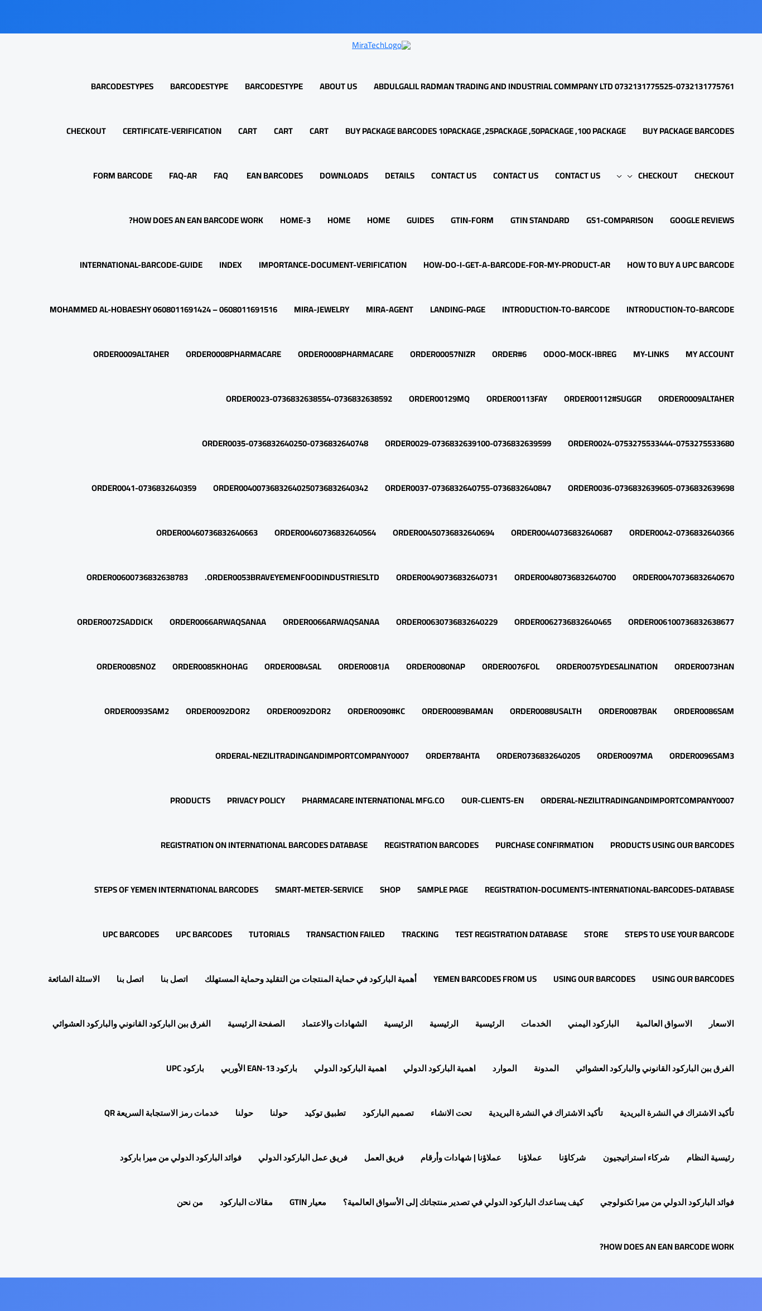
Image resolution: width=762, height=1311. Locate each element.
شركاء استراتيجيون (636, 1157)
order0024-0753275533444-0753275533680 (651, 443)
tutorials (269, 934)
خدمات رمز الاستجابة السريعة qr (161, 1113)
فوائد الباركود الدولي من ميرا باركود (181, 1157)
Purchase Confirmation (544, 845)
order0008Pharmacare (345, 354)
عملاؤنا (530, 1157)
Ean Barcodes (274, 175)
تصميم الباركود (388, 1113)
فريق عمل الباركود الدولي (303, 1157)
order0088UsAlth (546, 711)
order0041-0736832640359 (143, 488)
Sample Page (442, 889)
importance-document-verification (333, 265)
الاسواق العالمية (664, 1023)
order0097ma (625, 756)
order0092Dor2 (299, 711)
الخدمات (536, 1023)
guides (420, 220)
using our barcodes (693, 979)
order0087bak (628, 711)
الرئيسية (489, 1023)
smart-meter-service (319, 889)
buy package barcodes (688, 131)
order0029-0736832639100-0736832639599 (468, 443)
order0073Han (704, 666)
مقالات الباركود (246, 1202)
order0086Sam (704, 711)
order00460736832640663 (207, 532)
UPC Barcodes (204, 934)
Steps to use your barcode (679, 934)
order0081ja (363, 666)
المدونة (546, 1068)
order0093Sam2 (136, 711)
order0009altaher (696, 399)
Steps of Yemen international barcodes (176, 889)
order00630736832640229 (447, 622)
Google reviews (702, 220)
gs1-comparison (619, 220)
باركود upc (185, 1068)
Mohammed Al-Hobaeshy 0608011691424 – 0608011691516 (163, 309)
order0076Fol (510, 666)
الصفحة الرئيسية (256, 1023)
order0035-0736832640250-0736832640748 (285, 443)
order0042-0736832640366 (681, 532)
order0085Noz (126, 666)
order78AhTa (453, 756)
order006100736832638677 (681, 622)
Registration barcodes (431, 845)
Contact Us (515, 175)
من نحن (190, 1202)
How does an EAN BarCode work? (196, 220)
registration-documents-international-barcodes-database (609, 889)
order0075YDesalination (607, 666)
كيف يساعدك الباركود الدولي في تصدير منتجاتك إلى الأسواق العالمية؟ (463, 1202)
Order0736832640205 (538, 756)
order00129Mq (439, 399)
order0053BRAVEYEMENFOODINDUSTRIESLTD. (292, 577)
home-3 (295, 220)
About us (338, 86)
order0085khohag (210, 666)
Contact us (577, 175)
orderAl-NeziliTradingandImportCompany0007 (312, 756)
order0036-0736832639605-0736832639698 (651, 488)
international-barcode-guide (141, 265)
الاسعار (721, 1023)
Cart (319, 131)
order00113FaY (516, 399)
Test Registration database (511, 934)
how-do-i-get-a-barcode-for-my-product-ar (516, 265)
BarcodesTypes (122, 86)
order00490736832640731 (447, 577)
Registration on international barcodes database (264, 845)
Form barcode (122, 175)
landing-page (457, 309)
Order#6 (509, 354)
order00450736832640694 (443, 532)
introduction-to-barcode (680, 309)
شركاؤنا (572, 1157)
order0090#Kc (376, 711)
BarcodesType (274, 86)
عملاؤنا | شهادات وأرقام (461, 1157)
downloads (344, 175)
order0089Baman (457, 711)
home (378, 220)
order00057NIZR (442, 354)
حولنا (279, 1113)
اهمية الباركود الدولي (439, 1068)
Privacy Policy (256, 800)
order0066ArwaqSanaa (331, 622)
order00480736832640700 (565, 577)
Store (596, 934)
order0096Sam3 (701, 756)
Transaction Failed (345, 934)
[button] (633, 175)
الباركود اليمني (593, 1023)
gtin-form (472, 220)
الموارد (505, 1068)
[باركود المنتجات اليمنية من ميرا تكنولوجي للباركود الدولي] (381, 44)
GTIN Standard (540, 220)
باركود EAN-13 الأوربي (259, 1068)
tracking (420, 934)
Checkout (86, 131)
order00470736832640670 (683, 577)
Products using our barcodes (672, 845)
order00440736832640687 (562, 532)
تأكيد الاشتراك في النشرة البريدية (677, 1113)
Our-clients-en (492, 800)
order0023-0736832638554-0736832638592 (309, 399)
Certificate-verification (172, 131)
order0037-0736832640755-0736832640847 (468, 488)
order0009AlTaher (131, 354)
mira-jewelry (321, 309)
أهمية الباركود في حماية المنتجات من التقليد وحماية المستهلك (311, 979)
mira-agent (389, 309)
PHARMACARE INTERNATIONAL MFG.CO (373, 800)
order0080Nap (435, 666)
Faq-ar (183, 175)
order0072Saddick (115, 622)
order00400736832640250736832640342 (290, 488)
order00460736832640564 (325, 532)
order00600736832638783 (137, 577)
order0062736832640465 (562, 622)
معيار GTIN (308, 1202)
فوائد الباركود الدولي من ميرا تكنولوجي (667, 1202)
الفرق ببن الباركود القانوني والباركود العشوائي (131, 1023)
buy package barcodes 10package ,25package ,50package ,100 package (485, 131)
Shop (390, 889)
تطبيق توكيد (325, 1113)
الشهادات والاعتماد (334, 1023)
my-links (651, 354)
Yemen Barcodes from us (485, 979)
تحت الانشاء (451, 1113)
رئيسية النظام (710, 1157)
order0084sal (292, 666)
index (230, 265)
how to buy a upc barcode (680, 265)
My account (710, 354)
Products (190, 800)
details (399, 175)
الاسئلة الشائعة (74, 979)
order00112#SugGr (603, 399)
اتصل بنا (174, 979)
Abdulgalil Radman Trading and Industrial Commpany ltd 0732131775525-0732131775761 (554, 86)
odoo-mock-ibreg (579, 354)
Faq (221, 175)
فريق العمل (384, 1157)
